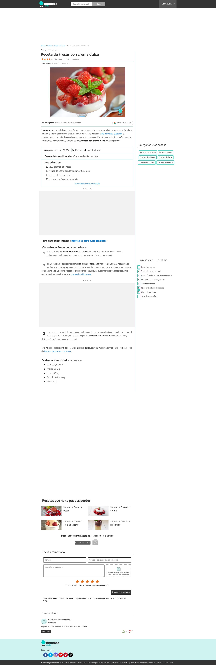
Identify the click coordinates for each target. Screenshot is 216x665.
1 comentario (75, 59)
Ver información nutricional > (87, 184)
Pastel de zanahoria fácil (151, 271)
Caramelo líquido (148, 283)
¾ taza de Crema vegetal (61, 175)
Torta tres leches (148, 267)
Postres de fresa (165, 157)
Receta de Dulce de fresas (72, 509)
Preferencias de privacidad (119, 663)
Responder (46, 631)
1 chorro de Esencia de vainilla (63, 179)
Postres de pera (165, 152)
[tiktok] (70, 655)
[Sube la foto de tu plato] (95, 542)
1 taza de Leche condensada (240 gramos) (69, 171)
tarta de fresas (106, 134)
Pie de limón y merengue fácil (153, 279)
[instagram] (55, 655)
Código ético (169, 663)
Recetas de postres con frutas (57, 351)
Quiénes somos (71, 663)
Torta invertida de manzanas (152, 288)
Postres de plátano (147, 157)
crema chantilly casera (81, 274)
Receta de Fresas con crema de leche (73, 523)
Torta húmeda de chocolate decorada (156, 275)
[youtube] (60, 655)
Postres (49, 46)
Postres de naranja (148, 152)
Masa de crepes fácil (149, 296)
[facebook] (45, 655)
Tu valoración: (71, 585)
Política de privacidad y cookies (98, 663)
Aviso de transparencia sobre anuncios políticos (146, 663)
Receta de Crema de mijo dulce (120, 523)
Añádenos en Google (124, 122)
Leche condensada (165, 162)
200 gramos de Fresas (60, 167)
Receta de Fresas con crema (120, 509)
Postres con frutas (59, 46)
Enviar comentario (121, 592)
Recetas (43, 46)
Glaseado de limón (148, 292)
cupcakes (118, 134)
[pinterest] (65, 655)
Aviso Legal (82, 663)
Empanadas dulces (146, 162)
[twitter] (50, 655)
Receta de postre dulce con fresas (88, 241)
